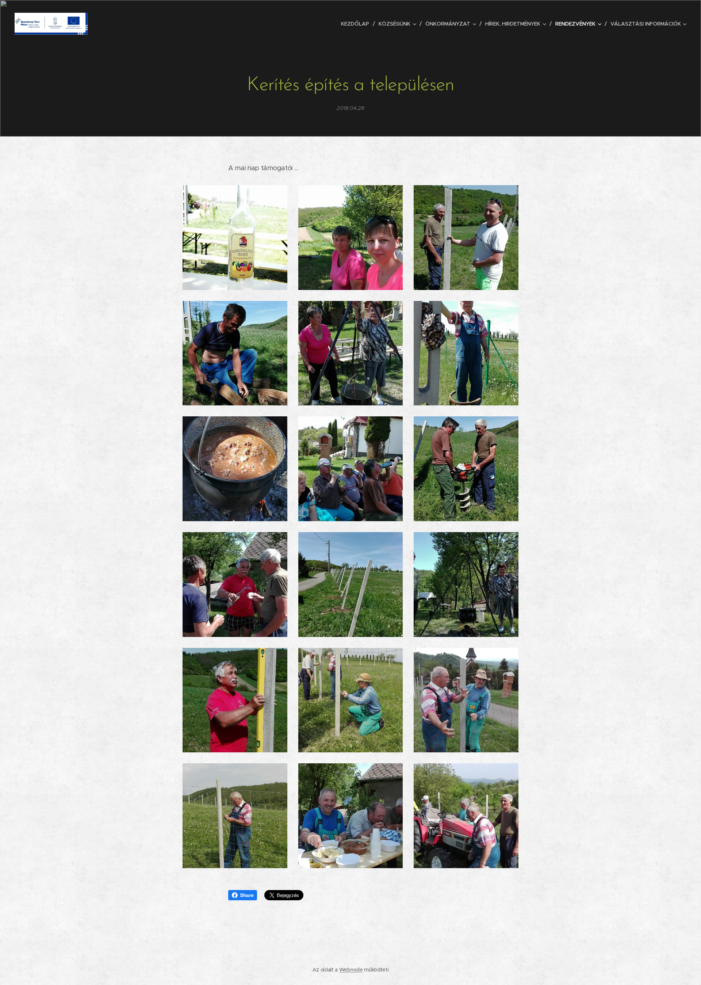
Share (246, 895)
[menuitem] (357, 24)
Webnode (351, 969)
